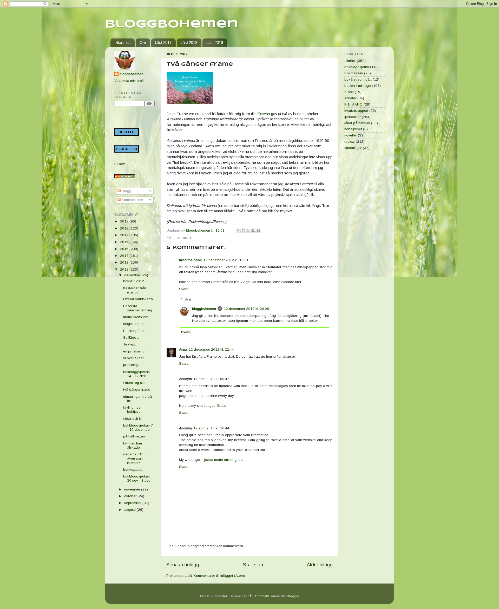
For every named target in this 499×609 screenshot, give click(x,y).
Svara (183, 289)
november (132, 489)
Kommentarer (132, 200)
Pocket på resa (135, 331)
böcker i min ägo (357, 86)
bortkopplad (132, 470)
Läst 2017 (163, 42)
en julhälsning (134, 351)
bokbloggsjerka (356, 67)
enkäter (350, 98)
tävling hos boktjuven (132, 409)
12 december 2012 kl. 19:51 (225, 260)
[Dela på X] (248, 230)
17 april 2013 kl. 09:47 (211, 379)
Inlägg (126, 191)
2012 (124, 269)
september (133, 503)
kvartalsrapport (356, 111)
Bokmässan (353, 73)
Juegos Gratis (215, 406)
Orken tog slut (134, 383)
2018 (124, 228)
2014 (124, 256)
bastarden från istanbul (134, 290)
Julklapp (129, 344)
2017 (124, 235)
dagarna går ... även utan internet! (134, 458)
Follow (119, 164)
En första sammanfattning (137, 308)
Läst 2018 (189, 42)
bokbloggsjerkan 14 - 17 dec (136, 374)
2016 (124, 242)
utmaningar (353, 148)
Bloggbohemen (171, 24)
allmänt (350, 61)
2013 (124, 262)
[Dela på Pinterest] (258, 230)
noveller (350, 135)
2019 (124, 221)
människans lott (135, 317)
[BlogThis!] (243, 230)
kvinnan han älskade (132, 445)
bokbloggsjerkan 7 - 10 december (138, 427)
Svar (188, 299)
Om (143, 42)
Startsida (122, 42)
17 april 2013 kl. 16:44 (211, 428)
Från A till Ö (353, 104)
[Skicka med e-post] (238, 230)
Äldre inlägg (320, 564)
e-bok (349, 92)
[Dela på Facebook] (253, 230)
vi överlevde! (133, 358)
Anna (183, 349)
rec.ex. (187, 238)
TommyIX (261, 596)
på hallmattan (134, 436)
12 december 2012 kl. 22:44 (211, 349)
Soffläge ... (131, 337)
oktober (130, 496)
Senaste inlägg (182, 564)
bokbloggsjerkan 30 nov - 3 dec (136, 478)
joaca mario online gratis (223, 460)
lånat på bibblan (357, 123)
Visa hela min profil (129, 81)
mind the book (190, 260)
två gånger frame (136, 389)
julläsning (130, 365)
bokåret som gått (358, 79)
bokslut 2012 (133, 281)
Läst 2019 (214, 42)
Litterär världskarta (138, 299)
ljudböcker (352, 117)
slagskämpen (134, 324)
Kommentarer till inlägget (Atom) (219, 576)
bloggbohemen (204, 309)
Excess (264, 114)
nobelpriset (353, 129)
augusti (130, 510)
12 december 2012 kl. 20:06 (246, 309)
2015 (124, 249)
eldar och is (132, 419)
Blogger (293, 596)
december (132, 275)
